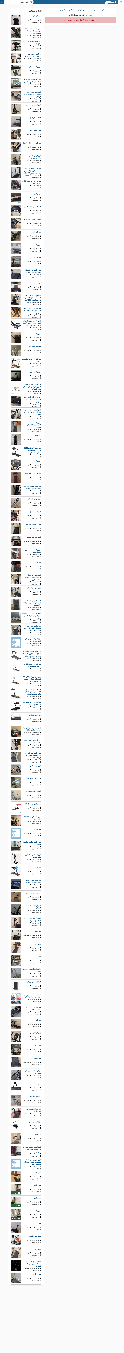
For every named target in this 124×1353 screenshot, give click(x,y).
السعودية (95, 10)
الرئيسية (101, 10)
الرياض (80, 10)
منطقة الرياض (87, 10)
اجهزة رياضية (61, 10)
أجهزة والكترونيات (71, 10)
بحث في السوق (24, 2)
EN (2, 2)
